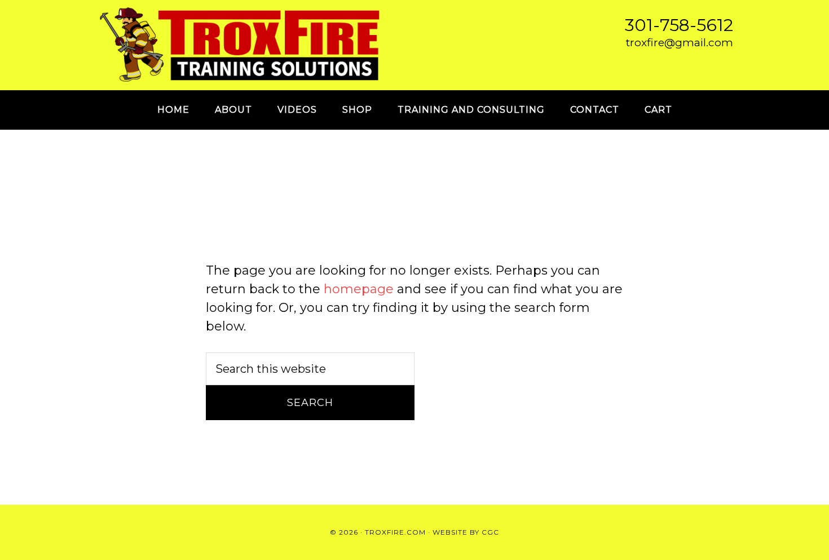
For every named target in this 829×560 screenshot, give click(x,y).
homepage (359, 289)
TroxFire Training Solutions (240, 45)
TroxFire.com (395, 532)
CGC (490, 532)
